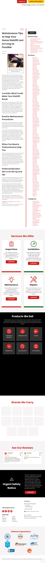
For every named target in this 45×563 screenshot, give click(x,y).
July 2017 (34, 191)
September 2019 (36, 157)
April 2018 (35, 179)
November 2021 (36, 122)
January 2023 (35, 104)
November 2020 (36, 138)
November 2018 (36, 170)
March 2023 (35, 101)
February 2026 (36, 60)
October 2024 (36, 76)
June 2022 (35, 113)
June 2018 (35, 177)
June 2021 (35, 129)
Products (15, 14)
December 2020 (36, 137)
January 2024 (36, 88)
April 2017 (35, 195)
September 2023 (36, 93)
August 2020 (35, 142)
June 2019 (35, 161)
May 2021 (35, 130)
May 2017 (35, 194)
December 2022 (36, 105)
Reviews (14, 22)
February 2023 (36, 102)
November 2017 (36, 186)
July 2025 (35, 65)
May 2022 (35, 114)
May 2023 (35, 98)
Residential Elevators (37, 215)
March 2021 (35, 133)
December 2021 (36, 121)
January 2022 (35, 120)
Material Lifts (35, 211)
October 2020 (36, 140)
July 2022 (35, 112)
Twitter (21, 198)
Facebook (18, 198)
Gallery (14, 17)
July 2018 (34, 175)
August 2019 (35, 158)
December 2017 (36, 185)
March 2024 (35, 85)
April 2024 (35, 84)
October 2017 (35, 187)
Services (15, 12)
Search (32, 32)
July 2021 (34, 128)
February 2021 (36, 134)
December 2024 (36, 73)
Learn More (11, 261)
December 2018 (36, 169)
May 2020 (35, 146)
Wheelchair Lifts (36, 222)
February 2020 (36, 150)
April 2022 (35, 116)
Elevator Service (36, 206)
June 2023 (35, 97)
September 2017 (36, 189)
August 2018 (35, 174)
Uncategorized (36, 221)
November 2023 (36, 90)
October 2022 (36, 108)
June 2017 (35, 193)
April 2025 (35, 68)
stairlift (18, 102)
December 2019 (36, 153)
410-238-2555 (40, 4)
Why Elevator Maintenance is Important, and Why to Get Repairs (36, 43)
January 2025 (36, 72)
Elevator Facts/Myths (37, 205)
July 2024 (35, 80)
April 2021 (35, 132)
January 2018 (35, 183)
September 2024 (36, 77)
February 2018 (36, 182)
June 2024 (35, 81)
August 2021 (35, 126)
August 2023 (35, 94)
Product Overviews (37, 214)
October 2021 (35, 124)
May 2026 (35, 57)
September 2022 (36, 109)
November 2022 (36, 106)
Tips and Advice (36, 219)
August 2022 (35, 110)
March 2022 (35, 117)
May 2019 (35, 162)
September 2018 (36, 173)
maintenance (14, 201)
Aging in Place (36, 201)
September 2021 (36, 125)
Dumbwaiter (35, 203)
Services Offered (36, 217)
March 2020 (35, 149)
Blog (14, 24)
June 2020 (35, 145)
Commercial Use (36, 202)
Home (3, 516)
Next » (22, 29)
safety (18, 201)
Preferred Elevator (36, 213)
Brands (14, 19)
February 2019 (36, 166)
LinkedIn (5, 199)
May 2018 (35, 178)
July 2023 (35, 96)
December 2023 (36, 89)
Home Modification (37, 210)
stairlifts (3, 76)
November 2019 (36, 154)
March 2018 (35, 181)
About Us (15, 9)
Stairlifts (7, 201)
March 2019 (35, 165)
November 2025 (36, 64)
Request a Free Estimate (36, 1)
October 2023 (36, 92)
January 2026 (36, 61)
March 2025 (35, 69)
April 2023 (35, 100)
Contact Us (22, 1)
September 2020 (36, 141)
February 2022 (36, 118)
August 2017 (35, 190)
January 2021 (35, 136)
